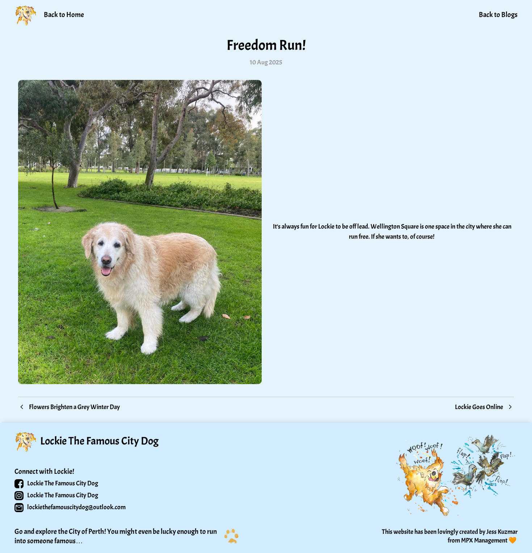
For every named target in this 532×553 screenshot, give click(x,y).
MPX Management (484, 540)
